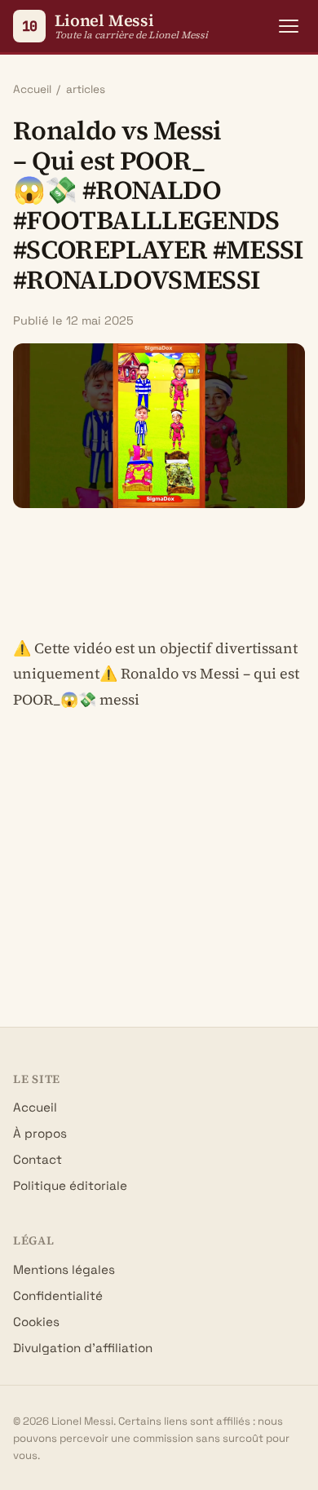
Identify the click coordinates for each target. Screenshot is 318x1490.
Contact (37, 1159)
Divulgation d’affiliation (82, 1347)
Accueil (32, 89)
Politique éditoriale (70, 1185)
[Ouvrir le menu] (288, 26)
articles (85, 89)
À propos (40, 1133)
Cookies (36, 1321)
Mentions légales (64, 1269)
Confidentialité (58, 1295)
